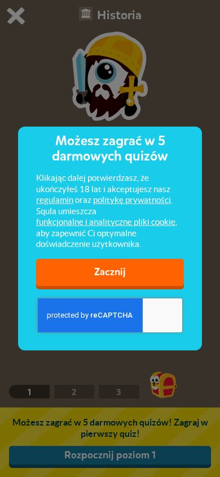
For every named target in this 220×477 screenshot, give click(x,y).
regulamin (54, 200)
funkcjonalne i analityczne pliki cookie (105, 222)
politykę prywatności (132, 200)
